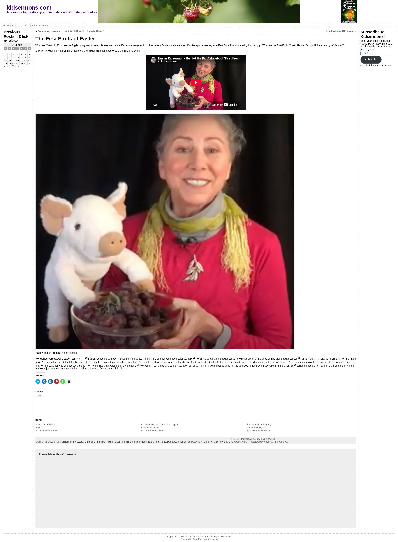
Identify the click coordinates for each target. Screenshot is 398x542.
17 (5, 60)
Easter (151, 441)
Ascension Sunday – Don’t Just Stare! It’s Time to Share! (70, 31)
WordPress (199, 539)
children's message (72, 441)
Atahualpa (212, 539)
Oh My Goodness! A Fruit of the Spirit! (159, 424)
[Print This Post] (228, 441)
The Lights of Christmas (340, 31)
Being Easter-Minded (45, 424)
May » (15, 66)
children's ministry (94, 441)
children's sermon (115, 441)
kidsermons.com (29, 7)
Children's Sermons (214, 441)
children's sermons (136, 441)
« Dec (7, 66)
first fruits (161, 441)
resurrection (183, 441)
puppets (171, 441)
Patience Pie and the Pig (259, 424)
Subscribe (371, 59)
